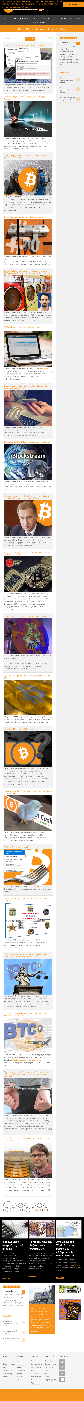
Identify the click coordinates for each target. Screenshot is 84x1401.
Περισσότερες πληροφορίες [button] (21, 7)
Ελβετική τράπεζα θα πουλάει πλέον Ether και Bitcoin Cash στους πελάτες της (27, 387)
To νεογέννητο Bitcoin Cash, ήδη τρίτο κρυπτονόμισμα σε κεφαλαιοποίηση (28, 792)
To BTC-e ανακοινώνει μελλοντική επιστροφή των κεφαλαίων (25, 899)
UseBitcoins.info (36, 1364)
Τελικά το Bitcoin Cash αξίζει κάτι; (18, 729)
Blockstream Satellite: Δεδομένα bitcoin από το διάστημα (27, 442)
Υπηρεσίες (37, 18)
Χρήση (5, 1367)
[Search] (27, 39)
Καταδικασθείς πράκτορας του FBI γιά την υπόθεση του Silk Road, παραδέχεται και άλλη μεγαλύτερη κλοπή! (27, 272)
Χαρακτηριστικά (9, 1364)
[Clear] (32, 39)
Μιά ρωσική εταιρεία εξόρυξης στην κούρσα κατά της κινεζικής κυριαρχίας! (27, 553)
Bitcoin (20, 29)
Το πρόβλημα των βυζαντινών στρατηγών (40, 1245)
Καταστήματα (49, 18)
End (45, 1210)
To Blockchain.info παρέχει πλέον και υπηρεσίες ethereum (24, 328)
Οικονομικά (40, 29)
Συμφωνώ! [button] (73, 4)
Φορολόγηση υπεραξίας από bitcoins (12, 1245)
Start (6, 1205)
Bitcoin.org (34, 1361)
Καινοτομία (7, 1370)
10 (31, 1210)
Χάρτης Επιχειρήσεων (42, 22)
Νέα (18, 1361)
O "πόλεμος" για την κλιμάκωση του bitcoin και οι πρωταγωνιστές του (24, 156)
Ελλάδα (29, 29)
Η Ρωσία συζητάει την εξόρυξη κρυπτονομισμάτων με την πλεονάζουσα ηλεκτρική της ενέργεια (27, 497)
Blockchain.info (43, 368)
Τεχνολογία (61, 29)
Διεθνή (50, 29)
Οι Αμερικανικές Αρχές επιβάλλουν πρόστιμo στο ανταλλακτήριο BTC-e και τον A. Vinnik (25, 955)
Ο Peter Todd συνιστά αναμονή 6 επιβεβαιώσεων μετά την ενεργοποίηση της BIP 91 (27, 1139)
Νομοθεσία (21, 1367)
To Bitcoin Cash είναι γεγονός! (16, 847)
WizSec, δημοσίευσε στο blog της (25, 1060)
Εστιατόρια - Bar (65, 18)
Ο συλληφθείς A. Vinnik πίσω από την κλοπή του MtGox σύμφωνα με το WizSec (27, 1014)
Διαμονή (77, 18)
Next (37, 1210)
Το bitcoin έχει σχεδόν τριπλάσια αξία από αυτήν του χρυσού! (27, 676)
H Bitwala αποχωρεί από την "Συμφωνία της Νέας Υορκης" (25, 97)
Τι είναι (6, 1361)
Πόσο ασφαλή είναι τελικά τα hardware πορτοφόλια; (26, 217)
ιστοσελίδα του (75, 1265)
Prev (13, 1205)
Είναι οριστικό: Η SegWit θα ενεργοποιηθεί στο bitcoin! (27, 616)
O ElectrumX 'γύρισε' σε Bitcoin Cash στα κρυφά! (24, 45)
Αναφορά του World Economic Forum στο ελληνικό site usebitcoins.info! (66, 1248)
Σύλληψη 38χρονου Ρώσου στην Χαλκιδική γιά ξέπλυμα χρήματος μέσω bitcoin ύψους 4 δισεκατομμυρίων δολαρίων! (27, 1074)
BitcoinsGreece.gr (37, 1367)
